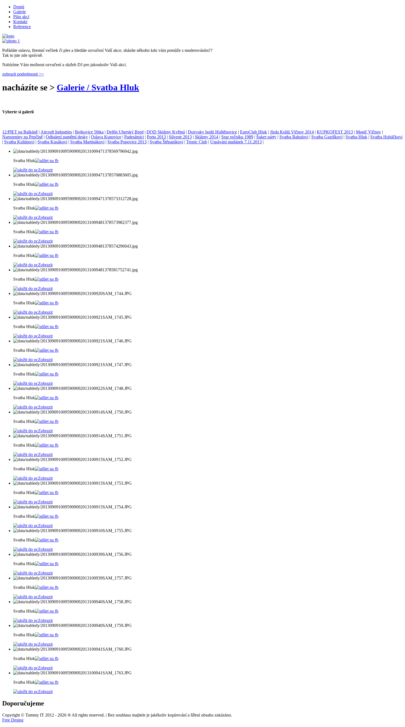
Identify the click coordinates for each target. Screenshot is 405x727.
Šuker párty (266, 137)
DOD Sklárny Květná (166, 132)
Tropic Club (196, 142)
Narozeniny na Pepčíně (22, 137)
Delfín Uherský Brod (125, 132)
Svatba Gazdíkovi (326, 137)
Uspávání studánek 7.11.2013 (236, 142)
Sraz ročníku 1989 (237, 137)
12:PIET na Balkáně (20, 132)
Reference (22, 26)
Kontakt (20, 21)
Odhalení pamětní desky (67, 137)
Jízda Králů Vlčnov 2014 (292, 132)
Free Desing (12, 720)
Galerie (19, 11)
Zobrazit (45, 170)
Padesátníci (134, 137)
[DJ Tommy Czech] (11, 41)
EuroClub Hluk (253, 132)
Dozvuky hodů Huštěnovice (212, 132)
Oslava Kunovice (106, 137)
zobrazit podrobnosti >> (23, 74)
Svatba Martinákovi (87, 142)
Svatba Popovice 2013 (127, 142)
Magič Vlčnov (368, 132)
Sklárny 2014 (206, 137)
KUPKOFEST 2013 (335, 132)
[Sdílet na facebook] (46, 160)
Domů (18, 6)
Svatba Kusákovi (52, 142)
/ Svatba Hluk (112, 87)
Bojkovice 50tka (89, 132)
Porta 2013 (156, 137)
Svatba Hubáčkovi (386, 137)
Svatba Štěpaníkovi (166, 142)
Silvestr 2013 (180, 137)
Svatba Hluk (356, 137)
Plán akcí (21, 16)
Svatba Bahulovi (293, 137)
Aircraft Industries (56, 132)
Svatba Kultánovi (19, 142)
